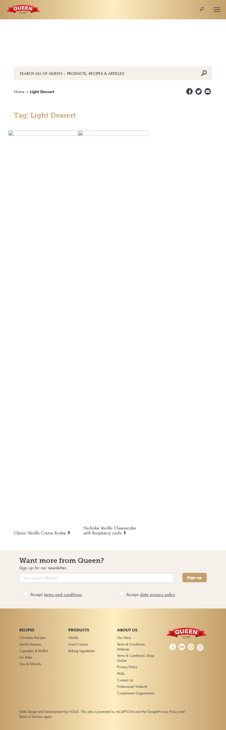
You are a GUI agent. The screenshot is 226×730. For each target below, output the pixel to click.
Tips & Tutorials (30, 664)
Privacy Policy (127, 667)
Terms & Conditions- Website (131, 646)
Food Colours (78, 644)
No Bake (25, 657)
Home (19, 91)
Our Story (124, 638)
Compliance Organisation (135, 693)
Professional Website (132, 686)
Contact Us (125, 680)
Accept (56, 594)
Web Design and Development (41, 712)
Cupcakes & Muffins (33, 651)
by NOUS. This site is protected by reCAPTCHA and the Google (111, 712)
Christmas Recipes (32, 638)
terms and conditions (63, 594)
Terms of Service (30, 717)
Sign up (194, 577)
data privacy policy (157, 594)
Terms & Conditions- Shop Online (135, 658)
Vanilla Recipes (30, 644)
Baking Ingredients (81, 651)
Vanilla (73, 638)
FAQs (121, 673)
